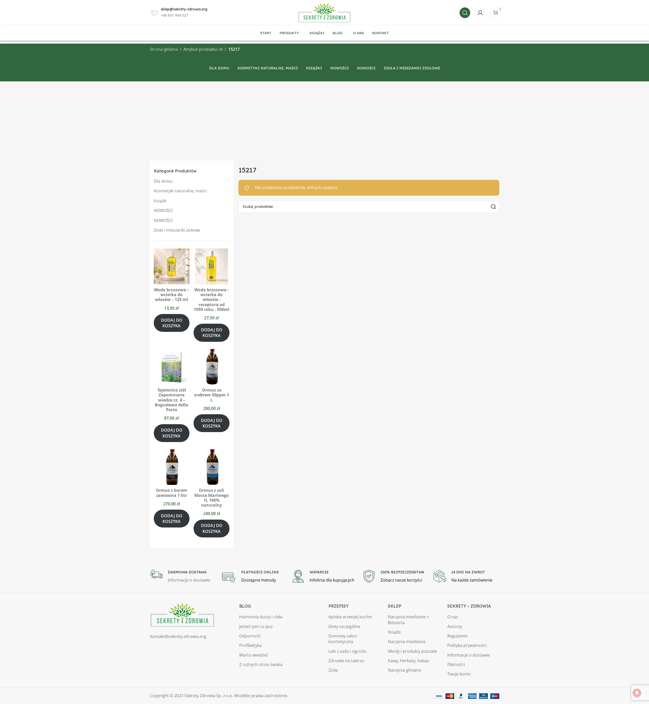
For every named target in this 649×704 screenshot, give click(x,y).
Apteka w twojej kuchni (350, 617)
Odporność (250, 636)
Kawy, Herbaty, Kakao (408, 660)
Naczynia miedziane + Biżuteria (408, 619)
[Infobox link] (183, 577)
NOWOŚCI (163, 210)
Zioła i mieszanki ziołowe (177, 230)
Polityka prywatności (467, 645)
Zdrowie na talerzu (346, 660)
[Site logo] (324, 12)
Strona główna (164, 49)
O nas (452, 617)
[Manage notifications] (637, 693)
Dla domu (163, 181)
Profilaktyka (250, 645)
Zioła (333, 670)
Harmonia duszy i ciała (260, 617)
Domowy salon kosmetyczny (342, 638)
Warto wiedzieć (253, 655)
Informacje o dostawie (468, 655)
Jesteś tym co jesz (256, 626)
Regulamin (457, 636)
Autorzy (454, 626)
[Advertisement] (325, 119)
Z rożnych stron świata (261, 664)
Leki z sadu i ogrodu (347, 651)
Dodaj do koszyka (171, 323)
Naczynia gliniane (404, 670)
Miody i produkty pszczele (412, 651)
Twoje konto (459, 674)
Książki (160, 201)
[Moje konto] (480, 13)
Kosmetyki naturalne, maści (180, 191)
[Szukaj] (465, 13)
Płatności (456, 664)
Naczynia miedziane (407, 641)
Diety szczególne (344, 626)
